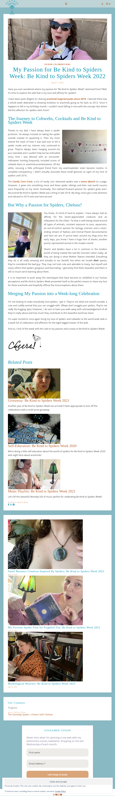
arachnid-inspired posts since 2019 (66, 98)
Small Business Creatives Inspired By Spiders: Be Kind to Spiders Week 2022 (56, 571)
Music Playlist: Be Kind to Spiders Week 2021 (41, 491)
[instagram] (54, 794)
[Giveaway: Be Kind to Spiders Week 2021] (57, 383)
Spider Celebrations (57, 64)
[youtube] (56, 794)
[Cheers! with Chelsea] (11, 7)
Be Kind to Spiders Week (18, 502)
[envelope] (61, 794)
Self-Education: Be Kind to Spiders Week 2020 (42, 446)
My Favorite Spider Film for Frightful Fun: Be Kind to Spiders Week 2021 (54, 627)
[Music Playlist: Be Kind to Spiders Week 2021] (57, 474)
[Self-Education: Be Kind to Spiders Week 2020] (57, 429)
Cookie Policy (60, 791)
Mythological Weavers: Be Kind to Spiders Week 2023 (41, 683)
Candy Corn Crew (22, 181)
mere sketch (88, 181)
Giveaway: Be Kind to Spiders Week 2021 (38, 400)
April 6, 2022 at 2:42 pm (17, 712)
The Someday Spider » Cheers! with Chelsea (30, 714)
